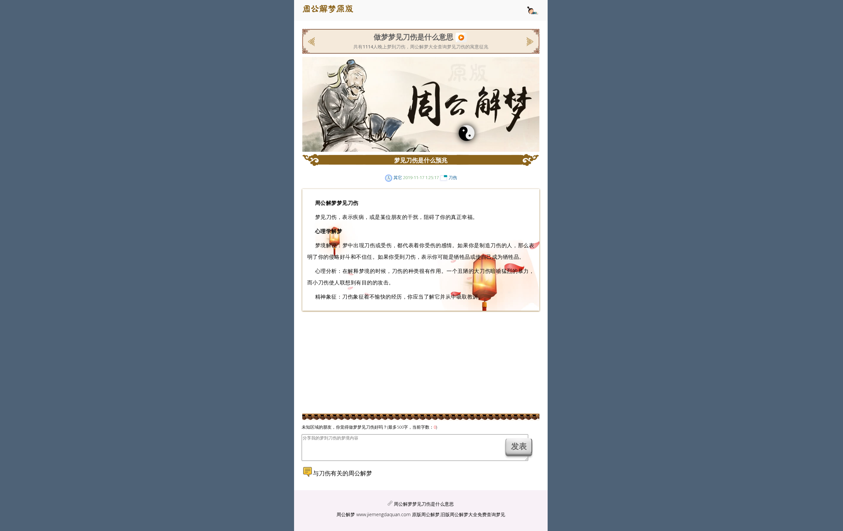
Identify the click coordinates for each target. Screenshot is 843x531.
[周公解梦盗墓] (529, 41)
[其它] (389, 177)
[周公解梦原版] (332, 10)
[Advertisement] (244, 127)
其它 (398, 177)
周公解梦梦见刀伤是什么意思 (424, 504)
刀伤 (453, 177)
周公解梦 (346, 514)
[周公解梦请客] (312, 41)
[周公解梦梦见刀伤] (461, 36)
